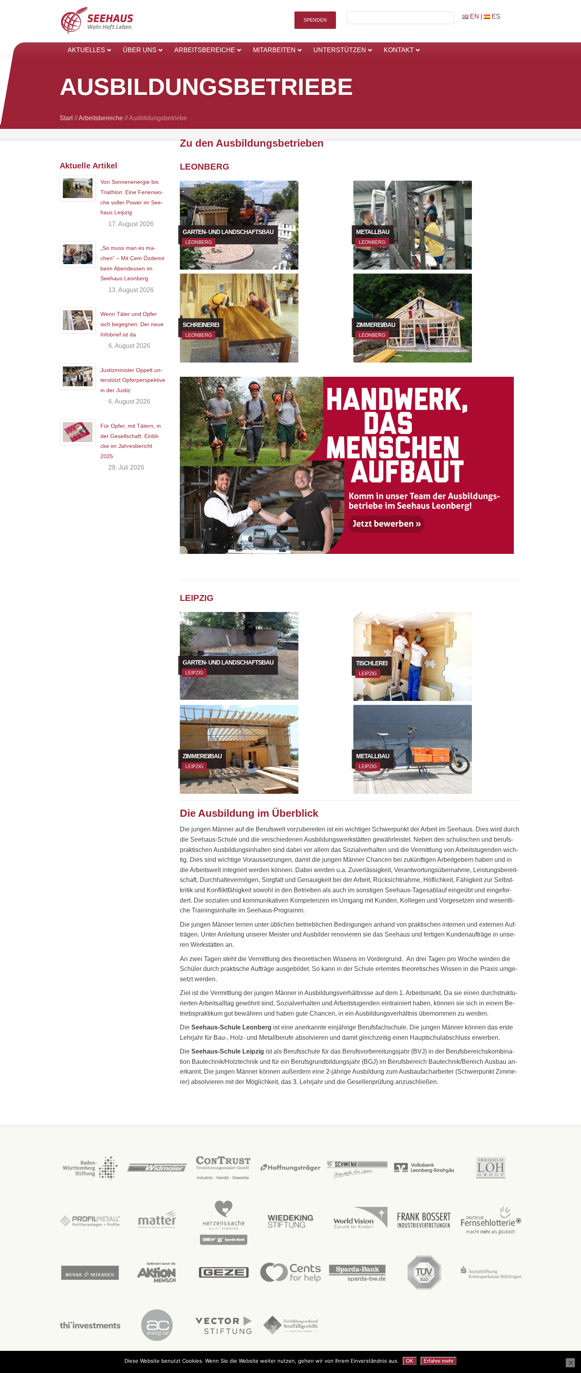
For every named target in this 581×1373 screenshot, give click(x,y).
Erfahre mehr (438, 1361)
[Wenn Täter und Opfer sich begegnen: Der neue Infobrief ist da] (78, 320)
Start (66, 118)
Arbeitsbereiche (101, 118)
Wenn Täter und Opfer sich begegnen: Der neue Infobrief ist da (132, 324)
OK (409, 1361)
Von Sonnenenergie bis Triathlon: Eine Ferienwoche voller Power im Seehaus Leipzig (131, 197)
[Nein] (570, 1362)
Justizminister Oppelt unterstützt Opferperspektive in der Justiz (132, 380)
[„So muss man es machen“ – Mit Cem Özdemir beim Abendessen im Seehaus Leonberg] (78, 254)
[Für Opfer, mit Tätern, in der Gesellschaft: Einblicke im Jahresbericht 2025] (78, 432)
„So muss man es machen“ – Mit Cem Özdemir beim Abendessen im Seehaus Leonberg (132, 263)
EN (473, 16)
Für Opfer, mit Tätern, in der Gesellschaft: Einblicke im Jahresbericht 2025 (130, 441)
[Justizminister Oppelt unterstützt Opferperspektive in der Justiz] (78, 376)
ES (495, 16)
